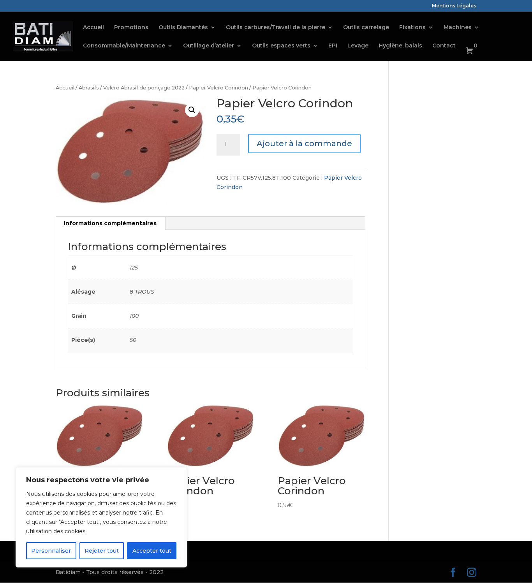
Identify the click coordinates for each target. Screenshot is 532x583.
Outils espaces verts (281, 46)
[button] (192, 110)
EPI (332, 46)
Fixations (412, 28)
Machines (458, 28)
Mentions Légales (454, 6)
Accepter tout (151, 550)
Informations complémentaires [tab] (110, 223)
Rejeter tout (102, 550)
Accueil (93, 28)
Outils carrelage (366, 28)
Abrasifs (89, 88)
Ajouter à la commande (304, 143)
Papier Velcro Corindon (218, 88)
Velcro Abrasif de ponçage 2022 (144, 88)
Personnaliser (51, 550)
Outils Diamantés (183, 28)
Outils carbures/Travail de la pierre (275, 28)
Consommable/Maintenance (124, 46)
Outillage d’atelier (208, 46)
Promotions (131, 28)
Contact (444, 46)
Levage (357, 46)
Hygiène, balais (400, 46)
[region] (101, 517)
